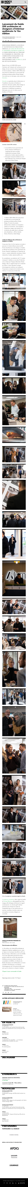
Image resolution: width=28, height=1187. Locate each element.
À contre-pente (6, 1046)
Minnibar (4, 1052)
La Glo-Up (15, 1004)
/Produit (8, 37)
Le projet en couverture (8, 899)
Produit (15, 1001)
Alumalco (19, 59)
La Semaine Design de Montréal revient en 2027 (13, 1094)
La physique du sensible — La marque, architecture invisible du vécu (12, 1040)
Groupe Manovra (8, 901)
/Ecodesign (10, 1104)
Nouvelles (4, 1091)
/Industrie (12, 37)
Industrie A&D (8, 988)
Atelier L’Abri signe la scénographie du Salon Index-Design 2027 (14, 1101)
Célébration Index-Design (10, 985)
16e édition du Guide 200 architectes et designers (14, 987)
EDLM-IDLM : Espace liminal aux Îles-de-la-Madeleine (13, 1115)
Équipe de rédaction (9, 38)
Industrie (4, 1037)
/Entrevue (19, 1001)
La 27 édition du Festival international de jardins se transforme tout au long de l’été (13, 1028)
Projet (4, 37)
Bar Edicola (5, 1034)
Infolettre (22, 1183)
